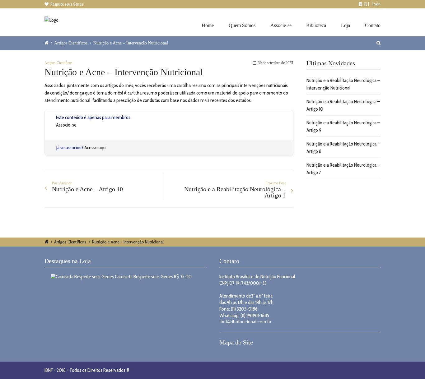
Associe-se (281, 25)
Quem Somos (242, 25)
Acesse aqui (95, 147)
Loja (345, 25)
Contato (373, 25)
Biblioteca (316, 25)
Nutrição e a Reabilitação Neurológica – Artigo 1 (235, 192)
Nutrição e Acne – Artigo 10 (87, 189)
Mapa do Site (236, 342)
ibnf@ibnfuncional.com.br (245, 321)
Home (208, 25)
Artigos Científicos (70, 42)
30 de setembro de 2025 (275, 63)
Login (376, 3)
